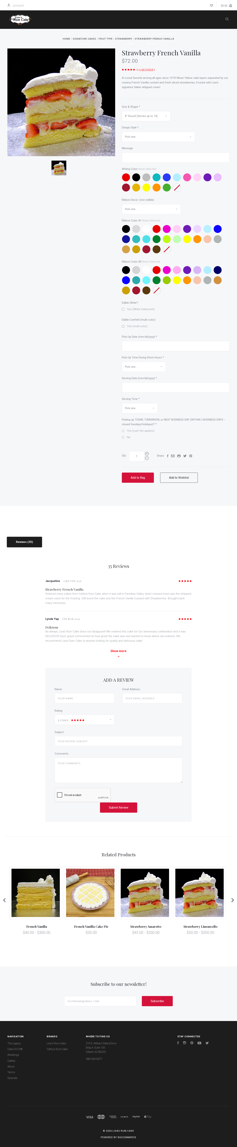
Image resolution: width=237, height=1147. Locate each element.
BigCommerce (127, 1137)
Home (67, 33)
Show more (118, 651)
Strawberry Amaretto (145, 926)
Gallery (85, 43)
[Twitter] (207, 1043)
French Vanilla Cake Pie (91, 926)
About (107, 43)
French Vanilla (36, 926)
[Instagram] (184, 1043)
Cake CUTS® (140, 33)
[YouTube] (199, 1043)
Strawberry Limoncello (200, 926)
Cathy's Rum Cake (57, 1049)
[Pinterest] (191, 1043)
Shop (86, 33)
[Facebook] (178, 1043)
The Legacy (111, 33)
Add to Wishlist (179, 477)
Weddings (166, 33)
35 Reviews (145, 69)
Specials (153, 43)
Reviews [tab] (21, 542)
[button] (118, 1088)
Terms (130, 43)
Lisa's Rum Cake (56, 1043)
